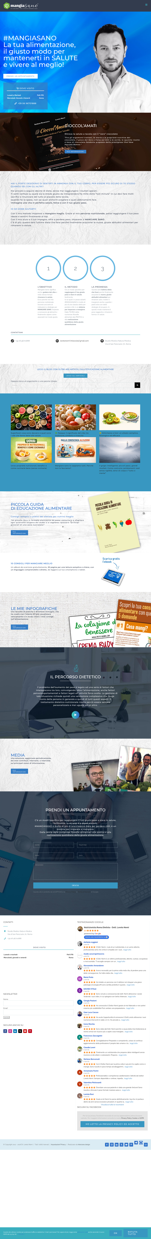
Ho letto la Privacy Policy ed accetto (112, 1124)
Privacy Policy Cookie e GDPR (132, 1118)
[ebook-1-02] (113, 556)
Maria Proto (88, 977)
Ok (115, 1233)
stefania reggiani (91, 942)
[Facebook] (5, 1031)
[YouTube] (25, 1031)
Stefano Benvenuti (92, 1059)
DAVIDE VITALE (90, 989)
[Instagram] (10, 1031)
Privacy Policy (71, 892)
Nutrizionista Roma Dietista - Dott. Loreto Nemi (106, 927)
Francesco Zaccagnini (93, 1036)
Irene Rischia (89, 1024)
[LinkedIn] (15, 1031)
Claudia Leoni (89, 1047)
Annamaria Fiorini (91, 1071)
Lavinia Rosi (89, 1094)
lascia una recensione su (95, 937)
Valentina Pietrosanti (92, 1083)
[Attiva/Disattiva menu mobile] (146, 5)
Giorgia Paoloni (90, 1001)
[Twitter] (20, 1031)
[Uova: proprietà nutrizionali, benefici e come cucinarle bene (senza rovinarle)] (31, 450)
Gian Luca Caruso (91, 1012)
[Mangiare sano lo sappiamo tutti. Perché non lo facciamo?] (75, 450)
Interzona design (84, 1144)
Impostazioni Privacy (58, 1144)
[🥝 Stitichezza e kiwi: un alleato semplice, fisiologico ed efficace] (119, 417)
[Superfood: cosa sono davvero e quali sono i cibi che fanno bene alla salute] (31, 417)
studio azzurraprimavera (94, 954)
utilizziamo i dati (82, 1232)
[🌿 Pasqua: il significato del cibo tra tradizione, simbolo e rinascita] (75, 417)
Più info (21, 1234)
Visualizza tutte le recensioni (112, 1105)
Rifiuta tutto (133, 1233)
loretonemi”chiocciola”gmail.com (74, 341)
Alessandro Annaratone (94, 966)
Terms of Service (84, 892)
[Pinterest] (30, 1031)
